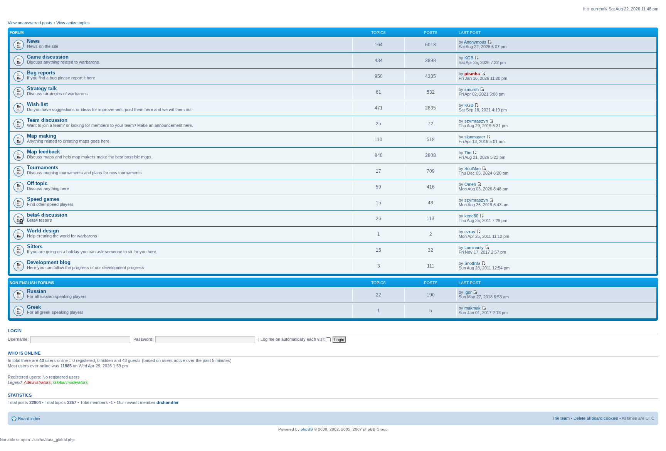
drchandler (167, 402)
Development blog (49, 262)
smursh (471, 89)
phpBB (307, 429)
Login (15, 330)
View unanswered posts (30, 22)
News (33, 41)
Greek (34, 307)
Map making (41, 136)
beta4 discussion (47, 215)
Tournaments (42, 167)
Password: (143, 339)
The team (561, 418)
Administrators (37, 382)
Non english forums (32, 283)
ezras (469, 231)
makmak (472, 308)
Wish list (37, 104)
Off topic (37, 183)
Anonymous (475, 42)
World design (43, 231)
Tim (467, 152)
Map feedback (43, 152)
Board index (29, 418)
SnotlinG (472, 263)
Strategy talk (42, 88)
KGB (468, 58)
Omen (470, 184)
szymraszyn (476, 121)
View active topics (73, 22)
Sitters (34, 246)
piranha (472, 73)
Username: (18, 339)
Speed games (43, 199)
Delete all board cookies (596, 418)
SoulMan (472, 168)
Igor (468, 292)
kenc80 (471, 216)
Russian (36, 291)
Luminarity (474, 247)
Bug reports (41, 73)
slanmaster (474, 137)
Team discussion (47, 120)
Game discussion (48, 57)
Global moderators (70, 382)
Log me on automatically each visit (293, 339)
